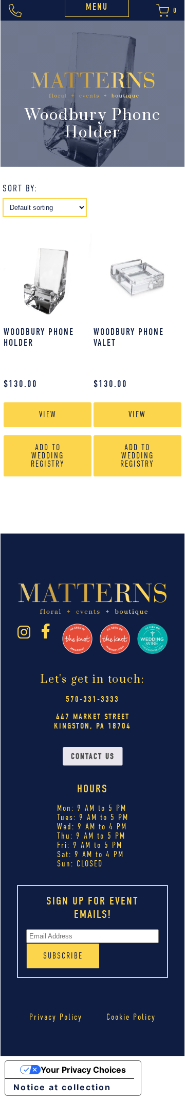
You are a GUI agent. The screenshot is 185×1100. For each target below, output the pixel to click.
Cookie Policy (131, 1017)
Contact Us (93, 756)
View (48, 414)
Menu (97, 7)
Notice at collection (62, 1087)
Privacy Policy (55, 1017)
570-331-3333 (92, 699)
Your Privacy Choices (83, 1069)
